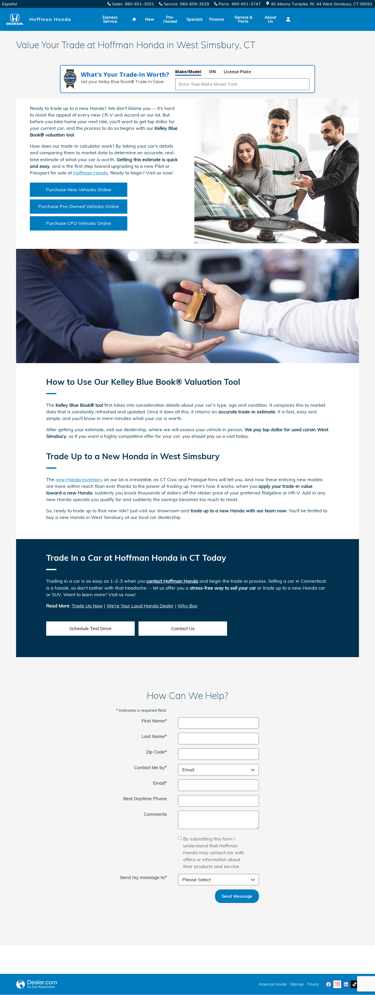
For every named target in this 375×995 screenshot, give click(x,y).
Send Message (237, 896)
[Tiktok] (354, 984)
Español (9, 3)
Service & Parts (243, 19)
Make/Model (188, 71)
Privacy (313, 984)
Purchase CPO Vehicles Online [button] (78, 223)
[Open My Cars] (286, 19)
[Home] (15, 19)
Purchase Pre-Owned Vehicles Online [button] (78, 206)
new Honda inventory (79, 479)
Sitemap (297, 984)
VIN (212, 71)
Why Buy (187, 606)
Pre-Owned (170, 19)
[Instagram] (337, 984)
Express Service (110, 19)
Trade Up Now (87, 606)
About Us (270, 19)
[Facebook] (328, 984)
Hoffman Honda (90, 173)
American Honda (272, 984)
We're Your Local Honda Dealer (140, 606)
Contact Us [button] (183, 628)
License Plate (237, 71)
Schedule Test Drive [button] (90, 628)
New (149, 19)
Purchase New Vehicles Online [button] (78, 190)
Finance (216, 19)
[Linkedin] (346, 984)
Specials (194, 19)
